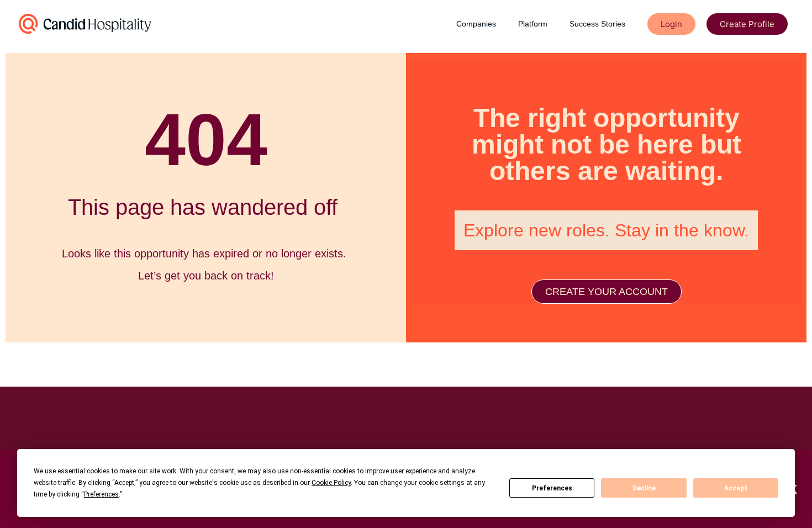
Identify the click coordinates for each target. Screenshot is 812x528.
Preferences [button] (101, 494)
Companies (476, 23)
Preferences (552, 488)
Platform (532, 23)
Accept (735, 488)
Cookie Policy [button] (331, 483)
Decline (644, 488)
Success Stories (597, 23)
